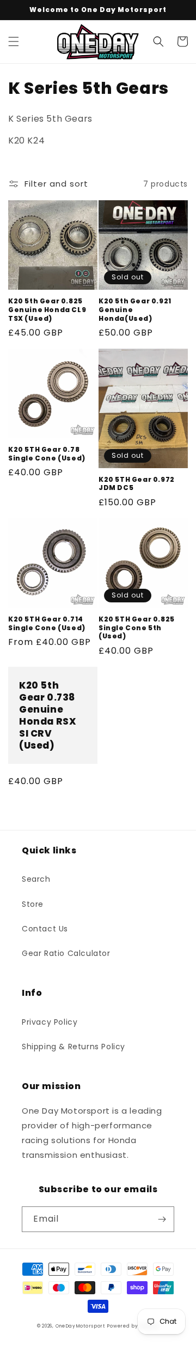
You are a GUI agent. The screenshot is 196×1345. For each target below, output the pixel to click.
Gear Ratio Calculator (66, 953)
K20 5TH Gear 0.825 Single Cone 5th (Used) (137, 628)
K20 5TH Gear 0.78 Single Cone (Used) (46, 453)
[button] (14, 41)
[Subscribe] (162, 1219)
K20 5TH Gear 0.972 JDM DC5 (137, 483)
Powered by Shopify (133, 1326)
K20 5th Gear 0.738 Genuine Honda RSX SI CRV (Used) (47, 715)
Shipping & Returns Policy (73, 1046)
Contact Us (45, 928)
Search (36, 879)
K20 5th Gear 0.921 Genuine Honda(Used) (135, 309)
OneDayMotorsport (80, 1326)
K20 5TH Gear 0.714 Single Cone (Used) (46, 623)
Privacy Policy (49, 1022)
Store (33, 904)
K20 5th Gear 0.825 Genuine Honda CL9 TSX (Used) (47, 309)
